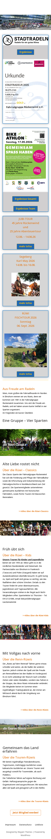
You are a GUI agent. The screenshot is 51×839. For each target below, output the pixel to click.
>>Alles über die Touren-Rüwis (33, 801)
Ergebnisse (25, 52)
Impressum (10, 824)
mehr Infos (25, 246)
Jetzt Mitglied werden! (25, 812)
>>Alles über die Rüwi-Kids (35, 615)
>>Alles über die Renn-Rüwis (34, 710)
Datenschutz (25, 824)
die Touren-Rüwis (14, 728)
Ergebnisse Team (25, 208)
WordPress (25, 835)
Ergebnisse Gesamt (25, 198)
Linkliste (39, 824)
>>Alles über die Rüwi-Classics (33, 511)
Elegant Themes (25, 832)
